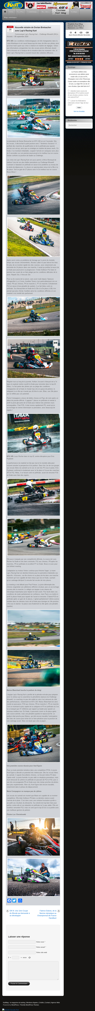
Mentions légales (32, 1002)
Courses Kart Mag (60, 12)
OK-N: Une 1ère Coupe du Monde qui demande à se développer (20, 913)
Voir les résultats (79, 111)
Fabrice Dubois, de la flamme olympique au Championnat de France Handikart (46, 914)
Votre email (40, 947)
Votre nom (40, 942)
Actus (11, 12)
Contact (47, 1002)
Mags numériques (10, 17)
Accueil (5, 12)
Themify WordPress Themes (29, 1005)
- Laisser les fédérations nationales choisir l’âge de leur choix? (78, 103)
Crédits (41, 1002)
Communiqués (33, 12)
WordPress (15, 1005)
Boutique (74, 12)
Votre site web (41, 952)
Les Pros (20, 12)
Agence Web (55, 1002)
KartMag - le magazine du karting (14, 1002)
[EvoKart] (79, 62)
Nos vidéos (46, 12)
